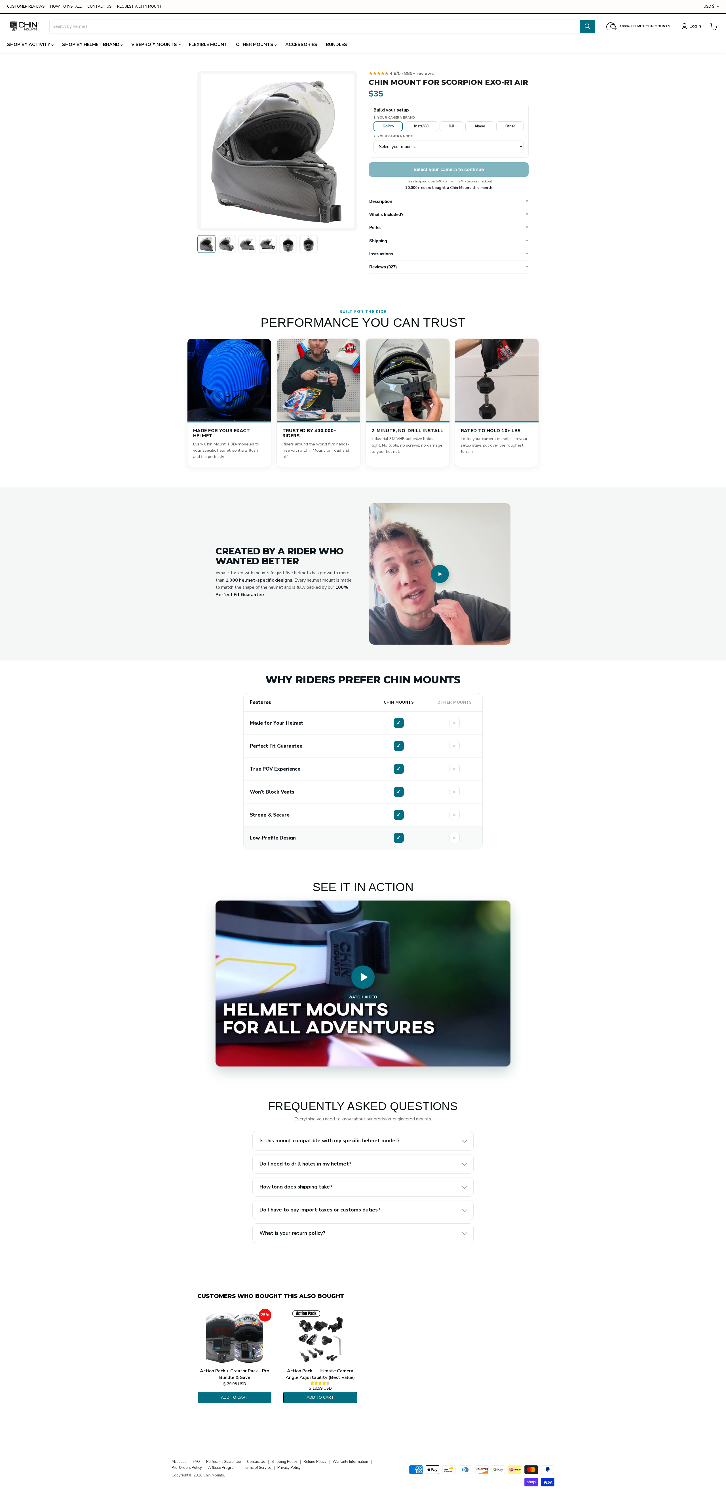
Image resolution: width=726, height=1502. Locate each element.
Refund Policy (314, 1461)
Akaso (479, 126)
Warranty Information (350, 1461)
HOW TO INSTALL (66, 7)
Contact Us (256, 1461)
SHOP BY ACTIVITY (29, 44)
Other (510, 126)
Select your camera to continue (448, 169)
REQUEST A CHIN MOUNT (139, 7)
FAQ (196, 1461)
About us (179, 1461)
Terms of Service (257, 1467)
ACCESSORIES (301, 44)
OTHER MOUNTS (255, 44)
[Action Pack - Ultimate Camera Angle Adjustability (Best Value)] (320, 1337)
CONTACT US (99, 7)
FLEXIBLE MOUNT (208, 44)
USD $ (709, 6)
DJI (451, 126)
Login (695, 26)
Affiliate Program (222, 1467)
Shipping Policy (284, 1461)
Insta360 (421, 126)
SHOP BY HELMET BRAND (91, 44)
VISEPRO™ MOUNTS (154, 44)
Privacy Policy (289, 1467)
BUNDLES (336, 44)
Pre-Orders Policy (187, 1467)
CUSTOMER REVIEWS (26, 7)
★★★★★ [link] (401, 73)
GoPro (388, 126)
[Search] (587, 26)
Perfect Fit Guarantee (223, 1461)
